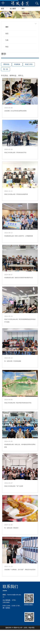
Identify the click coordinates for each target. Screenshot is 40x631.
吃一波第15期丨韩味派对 (11, 528)
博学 (6, 27)
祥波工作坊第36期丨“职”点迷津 (13, 486)
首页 (2, 9)
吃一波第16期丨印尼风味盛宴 (12, 361)
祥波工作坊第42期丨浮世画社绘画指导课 (16, 194)
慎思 (6, 34)
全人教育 (13, 9)
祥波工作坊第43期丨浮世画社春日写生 (15, 152)
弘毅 (6, 40)
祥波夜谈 (17, 64)
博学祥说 (6, 64)
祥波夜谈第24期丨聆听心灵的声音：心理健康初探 (18, 236)
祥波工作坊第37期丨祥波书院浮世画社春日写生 (17, 403)
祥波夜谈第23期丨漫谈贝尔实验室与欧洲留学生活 (18, 277)
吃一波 (5, 69)
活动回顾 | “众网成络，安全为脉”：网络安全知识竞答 (19, 569)
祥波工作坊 (29, 64)
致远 (6, 47)
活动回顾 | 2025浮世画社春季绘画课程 (15, 111)
